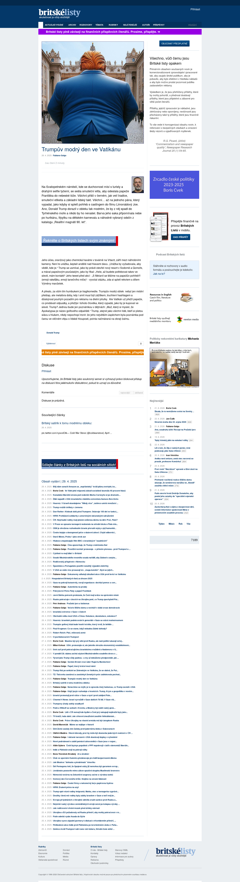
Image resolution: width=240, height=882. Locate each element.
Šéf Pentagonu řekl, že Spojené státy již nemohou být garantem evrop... (86, 766)
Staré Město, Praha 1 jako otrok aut (69, 536)
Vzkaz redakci (121, 853)
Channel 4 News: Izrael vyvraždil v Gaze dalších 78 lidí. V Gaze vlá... (84, 699)
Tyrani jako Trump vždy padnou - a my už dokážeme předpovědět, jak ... (86, 657)
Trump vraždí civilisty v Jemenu (67, 507)
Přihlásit (195, 9)
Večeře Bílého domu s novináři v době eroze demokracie (94, 607)
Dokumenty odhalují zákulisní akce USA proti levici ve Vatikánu (97, 574)
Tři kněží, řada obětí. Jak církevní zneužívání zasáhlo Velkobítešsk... (84, 716)
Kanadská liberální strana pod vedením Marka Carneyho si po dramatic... (86, 494)
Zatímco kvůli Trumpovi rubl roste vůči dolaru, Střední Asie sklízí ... (83, 828)
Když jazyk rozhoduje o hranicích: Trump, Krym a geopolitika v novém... (101, 691)
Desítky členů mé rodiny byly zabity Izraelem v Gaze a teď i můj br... (84, 795)
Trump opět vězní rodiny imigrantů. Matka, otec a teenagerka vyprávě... (86, 791)
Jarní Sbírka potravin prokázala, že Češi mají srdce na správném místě (86, 595)
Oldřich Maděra (60, 733)
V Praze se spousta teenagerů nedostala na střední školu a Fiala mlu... (85, 524)
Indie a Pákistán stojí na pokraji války (70, 749)
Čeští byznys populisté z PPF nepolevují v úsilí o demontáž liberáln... (97, 745)
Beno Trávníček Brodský (64, 753)
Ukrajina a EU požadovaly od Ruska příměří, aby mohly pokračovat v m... (86, 812)
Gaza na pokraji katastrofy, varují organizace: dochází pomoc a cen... (85, 582)
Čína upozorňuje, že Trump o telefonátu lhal (87, 544)
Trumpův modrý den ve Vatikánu (82, 678)
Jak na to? (159, 274)
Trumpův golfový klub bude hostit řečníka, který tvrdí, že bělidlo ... (83, 624)
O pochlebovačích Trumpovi (66, 636)
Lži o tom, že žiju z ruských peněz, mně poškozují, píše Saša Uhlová (172, 449)
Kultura (41, 856)
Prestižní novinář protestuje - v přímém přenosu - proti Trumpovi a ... (99, 549)
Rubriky (113, 24)
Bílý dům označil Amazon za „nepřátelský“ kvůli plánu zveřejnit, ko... (84, 486)
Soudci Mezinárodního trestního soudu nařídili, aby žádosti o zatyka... (85, 557)
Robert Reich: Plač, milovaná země (69, 632)
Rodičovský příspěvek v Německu (69, 561)
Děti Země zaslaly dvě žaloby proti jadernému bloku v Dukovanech (84, 728)
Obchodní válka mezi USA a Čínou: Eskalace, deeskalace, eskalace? (85, 615)
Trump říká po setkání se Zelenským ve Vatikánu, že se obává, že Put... (85, 670)
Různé (66, 859)
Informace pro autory (124, 856)
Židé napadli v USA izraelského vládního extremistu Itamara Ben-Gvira (85, 498)
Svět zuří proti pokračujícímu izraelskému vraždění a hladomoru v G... (85, 649)
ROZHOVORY (86, 24)
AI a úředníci (83, 753)
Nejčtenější (156, 401)
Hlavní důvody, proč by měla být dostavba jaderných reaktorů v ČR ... (101, 733)
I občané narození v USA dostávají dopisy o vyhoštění (92, 737)
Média (65, 856)
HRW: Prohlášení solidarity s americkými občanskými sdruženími (83, 515)
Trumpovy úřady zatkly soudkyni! (68, 703)
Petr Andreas (59, 603)
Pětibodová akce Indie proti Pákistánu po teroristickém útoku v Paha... (85, 824)
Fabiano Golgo (59, 155)
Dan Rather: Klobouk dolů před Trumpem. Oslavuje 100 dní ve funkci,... (85, 511)
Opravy (94, 856)
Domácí (66, 850)
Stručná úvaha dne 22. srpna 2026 (173, 421)
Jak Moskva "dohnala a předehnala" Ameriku (74, 762)
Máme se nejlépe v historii (82, 724)
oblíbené (139, 392)
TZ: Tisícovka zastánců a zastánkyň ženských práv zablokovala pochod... (87, 674)
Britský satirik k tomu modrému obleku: (67, 423)
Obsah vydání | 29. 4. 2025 (59, 481)
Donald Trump (53, 332)
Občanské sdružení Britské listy (70, 874)
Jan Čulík (170, 418)
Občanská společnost (47, 859)
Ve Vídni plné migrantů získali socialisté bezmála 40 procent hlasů (95, 490)
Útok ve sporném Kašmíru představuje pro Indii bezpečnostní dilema (85, 757)
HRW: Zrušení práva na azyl (66, 787)
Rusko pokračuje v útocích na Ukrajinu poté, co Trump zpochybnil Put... (86, 599)
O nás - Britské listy (99, 850)
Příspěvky (158, 24)
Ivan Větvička (172, 455)
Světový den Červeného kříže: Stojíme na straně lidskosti (79, 778)
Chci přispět (180, 237)
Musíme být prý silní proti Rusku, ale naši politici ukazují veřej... (94, 640)
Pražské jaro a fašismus (78, 603)
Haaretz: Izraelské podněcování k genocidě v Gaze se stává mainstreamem (88, 620)
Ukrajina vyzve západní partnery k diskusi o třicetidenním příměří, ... (84, 820)
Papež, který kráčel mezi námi (82, 666)
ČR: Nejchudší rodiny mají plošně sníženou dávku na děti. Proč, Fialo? (85, 519)
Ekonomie (42, 853)
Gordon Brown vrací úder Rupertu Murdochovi (89, 661)
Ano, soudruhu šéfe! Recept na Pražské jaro (175, 431)
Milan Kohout (59, 645)
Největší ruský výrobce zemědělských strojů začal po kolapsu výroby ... (86, 804)
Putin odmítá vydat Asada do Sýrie (69, 816)
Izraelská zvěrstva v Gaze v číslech (69, 611)
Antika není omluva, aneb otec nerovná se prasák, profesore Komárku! (174, 460)
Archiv (72, 24)
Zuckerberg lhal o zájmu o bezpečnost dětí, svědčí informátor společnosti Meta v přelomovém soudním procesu (174, 509)
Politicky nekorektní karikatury (174, 340)
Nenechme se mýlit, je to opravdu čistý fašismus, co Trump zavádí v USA (101, 686)
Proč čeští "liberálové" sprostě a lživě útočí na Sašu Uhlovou (176, 470)
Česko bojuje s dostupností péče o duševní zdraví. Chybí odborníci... (84, 532)
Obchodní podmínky (99, 863)
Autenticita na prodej (77, 586)
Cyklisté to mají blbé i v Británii (67, 553)
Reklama (95, 859)
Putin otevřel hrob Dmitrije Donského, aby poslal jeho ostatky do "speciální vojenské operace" (174, 496)
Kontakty (94, 853)
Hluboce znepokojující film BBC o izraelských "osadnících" (80, 540)
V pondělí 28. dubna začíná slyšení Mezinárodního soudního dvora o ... (85, 653)
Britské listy (61, 14)
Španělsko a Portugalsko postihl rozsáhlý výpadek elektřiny (81, 565)
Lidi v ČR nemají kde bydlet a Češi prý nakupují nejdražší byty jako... (96, 712)
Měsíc (172, 523)
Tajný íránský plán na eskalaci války (174, 440)
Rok (181, 523)
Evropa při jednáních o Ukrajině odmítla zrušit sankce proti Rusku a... (85, 799)
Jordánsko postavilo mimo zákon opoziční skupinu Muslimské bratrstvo (86, 770)
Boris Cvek (58, 490)
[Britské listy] (80, 241)
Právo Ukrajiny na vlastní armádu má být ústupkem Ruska (92, 720)
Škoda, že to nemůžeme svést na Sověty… (174, 413)
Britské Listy (176, 853)
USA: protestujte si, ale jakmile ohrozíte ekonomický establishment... (98, 645)
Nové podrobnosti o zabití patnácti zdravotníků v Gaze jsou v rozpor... (85, 741)
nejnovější (125, 392)
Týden (162, 523)
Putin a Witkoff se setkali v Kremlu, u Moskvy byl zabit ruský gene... (84, 707)
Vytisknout (50, 343)
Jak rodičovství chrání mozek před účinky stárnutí (76, 808)
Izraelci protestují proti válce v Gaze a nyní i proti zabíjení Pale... (82, 695)
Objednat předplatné (174, 43)
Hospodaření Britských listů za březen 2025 (72, 578)
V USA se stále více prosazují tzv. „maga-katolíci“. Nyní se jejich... (83, 569)
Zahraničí (42, 850)
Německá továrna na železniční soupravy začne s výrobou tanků (83, 774)
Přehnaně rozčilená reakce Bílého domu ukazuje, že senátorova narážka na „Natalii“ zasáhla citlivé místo (175, 482)
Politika (66, 853)
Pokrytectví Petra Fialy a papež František (72, 590)
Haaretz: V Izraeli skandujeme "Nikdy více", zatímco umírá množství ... (85, 503)
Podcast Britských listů (170, 254)
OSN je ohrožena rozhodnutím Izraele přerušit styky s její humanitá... (84, 528)
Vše (188, 523)
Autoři (146, 24)
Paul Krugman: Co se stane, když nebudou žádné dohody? (80, 628)
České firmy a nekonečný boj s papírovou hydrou (90, 783)
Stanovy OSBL (121, 850)
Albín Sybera (59, 745)
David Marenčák (60, 724)
